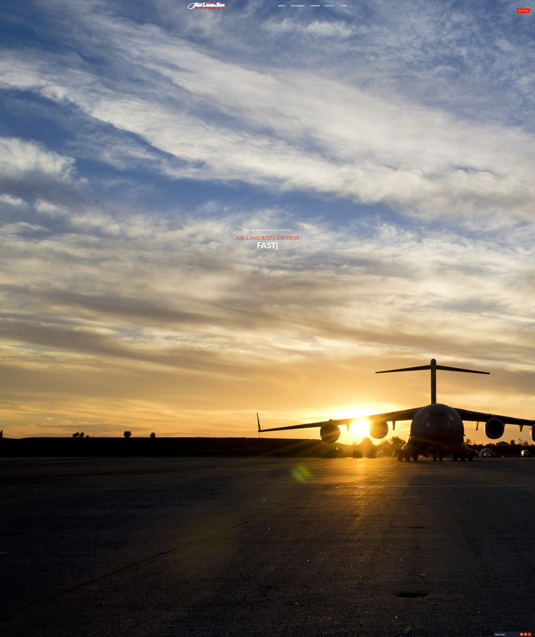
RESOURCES (297, 6)
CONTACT (329, 6)
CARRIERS (315, 6)
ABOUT (282, 6)
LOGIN (344, 6)
